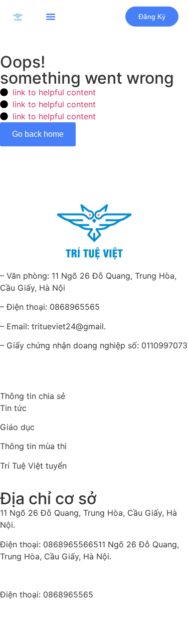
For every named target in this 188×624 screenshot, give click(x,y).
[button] (50, 16)
